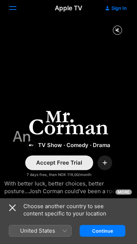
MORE (124, 192)
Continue (102, 231)
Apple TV (68, 8)
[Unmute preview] (117, 30)
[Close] (12, 207)
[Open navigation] (17, 8)
